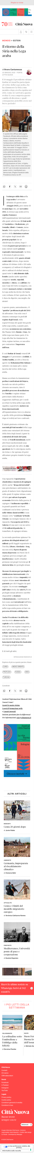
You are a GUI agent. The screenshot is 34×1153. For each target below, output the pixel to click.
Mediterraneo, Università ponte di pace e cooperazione (17, 951)
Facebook (5, 1082)
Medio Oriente (18, 667)
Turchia (6, 677)
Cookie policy (6, 1100)
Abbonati (24, 1125)
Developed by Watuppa (15, 1134)
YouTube (5, 1090)
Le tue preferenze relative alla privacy (19, 1146)
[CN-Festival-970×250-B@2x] (17, 12)
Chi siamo (5, 1073)
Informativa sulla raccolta (11, 1151)
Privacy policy (6, 1097)
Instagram (5, 1088)
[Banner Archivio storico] (17, 469)
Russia (17, 672)
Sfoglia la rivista (17, 3)
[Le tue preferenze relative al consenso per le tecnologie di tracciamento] (30, 1149)
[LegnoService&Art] (17, 972)
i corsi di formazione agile (12, 709)
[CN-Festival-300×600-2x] (17, 750)
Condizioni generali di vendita (12, 1103)
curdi (5, 667)
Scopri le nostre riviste (11, 705)
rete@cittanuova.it (24, 718)
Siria (27, 672)
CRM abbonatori (7, 1076)
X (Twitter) (5, 1085)
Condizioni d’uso (7, 1105)
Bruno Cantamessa (13, 69)
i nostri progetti (9, 712)
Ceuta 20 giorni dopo (15, 827)
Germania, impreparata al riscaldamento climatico (16, 866)
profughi (6, 672)
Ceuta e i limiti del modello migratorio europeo (14, 909)
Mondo (6, 40)
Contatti (4, 1070)
